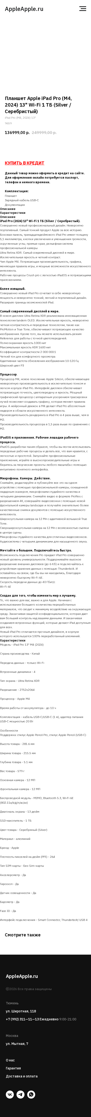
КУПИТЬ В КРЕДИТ (24, 163)
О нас (10, 1060)
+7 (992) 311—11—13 (22, 1019)
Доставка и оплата (22, 1076)
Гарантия (13, 1068)
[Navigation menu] (82, 8)
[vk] (10, 1097)
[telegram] (21, 1097)
